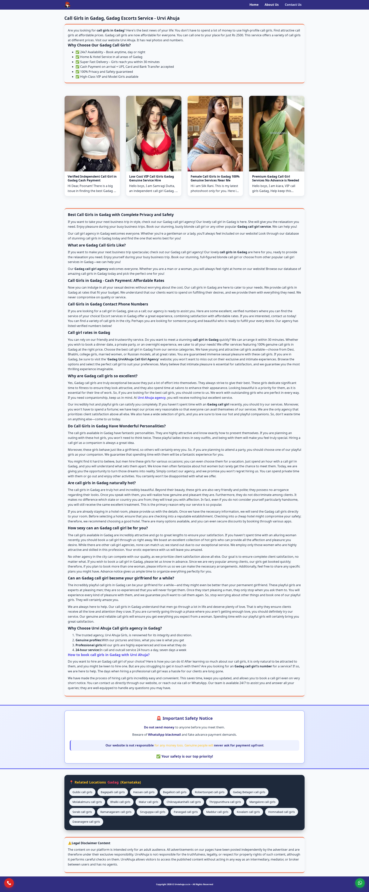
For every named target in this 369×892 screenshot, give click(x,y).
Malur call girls (148, 802)
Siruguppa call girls (152, 812)
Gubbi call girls (82, 792)
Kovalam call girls (248, 812)
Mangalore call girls (262, 802)
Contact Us (293, 4)
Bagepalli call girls (113, 792)
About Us (272, 4)
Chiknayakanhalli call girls (184, 802)
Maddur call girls (217, 812)
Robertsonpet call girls (209, 792)
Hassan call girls (144, 792)
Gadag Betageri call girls (249, 792)
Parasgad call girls (186, 812)
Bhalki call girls (120, 802)
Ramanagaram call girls (115, 812)
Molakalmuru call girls (87, 802)
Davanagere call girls (86, 821)
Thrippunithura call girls (225, 802)
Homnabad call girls (281, 812)
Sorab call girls (82, 812)
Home (253, 4)
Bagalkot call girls (174, 792)
